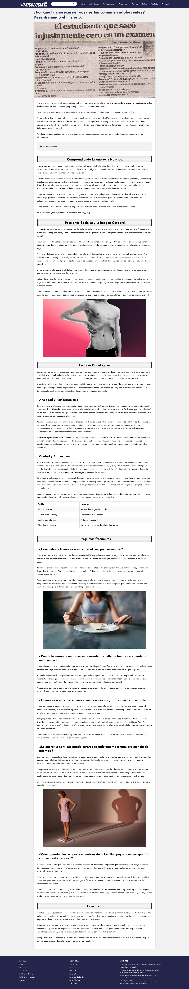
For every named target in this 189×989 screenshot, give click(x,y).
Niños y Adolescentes (76, 971)
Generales (72, 968)
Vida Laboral (73, 983)
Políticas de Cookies (26, 974)
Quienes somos (24, 968)
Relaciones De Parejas (76, 977)
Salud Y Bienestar (75, 980)
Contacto (22, 980)
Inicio (21, 965)
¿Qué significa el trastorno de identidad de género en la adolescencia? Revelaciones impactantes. (138, 982)
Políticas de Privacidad (27, 977)
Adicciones (73, 965)
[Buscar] (74, 4)
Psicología (72, 974)
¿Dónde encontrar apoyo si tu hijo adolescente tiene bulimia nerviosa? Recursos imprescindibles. (140, 971)
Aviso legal (23, 971)
